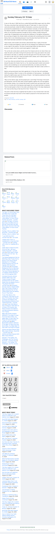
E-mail (4, 398)
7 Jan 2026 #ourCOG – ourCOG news (8, 236)
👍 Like (9, 104)
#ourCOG (12, 97)
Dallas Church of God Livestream (8, 499)
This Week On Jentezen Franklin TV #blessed (8, 454)
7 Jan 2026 (15, 237)
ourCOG (17, 99)
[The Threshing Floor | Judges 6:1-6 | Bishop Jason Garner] (13, 202)
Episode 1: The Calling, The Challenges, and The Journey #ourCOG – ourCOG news (10, 339)
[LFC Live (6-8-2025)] (17, 202)
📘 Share (34, 104)
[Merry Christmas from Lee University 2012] (4, 206)
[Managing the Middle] (13, 198)
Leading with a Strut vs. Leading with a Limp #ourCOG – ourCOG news (10, 241)
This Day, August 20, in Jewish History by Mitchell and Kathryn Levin (10, 503)
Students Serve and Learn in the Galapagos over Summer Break (10, 431)
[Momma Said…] (4, 193)
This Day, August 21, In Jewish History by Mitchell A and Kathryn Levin (10, 469)
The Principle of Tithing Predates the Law (8, 490)
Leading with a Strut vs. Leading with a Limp (10, 244)
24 (7, 99)
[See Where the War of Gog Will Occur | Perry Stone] (8, 202)
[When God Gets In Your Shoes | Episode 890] (13, 193)
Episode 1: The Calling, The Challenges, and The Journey (10, 342)
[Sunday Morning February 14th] (17, 193)
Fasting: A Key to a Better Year (10, 234)
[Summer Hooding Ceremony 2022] (4, 198)
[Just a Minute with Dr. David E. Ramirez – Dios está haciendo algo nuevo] (8, 198)
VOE (24, 99)
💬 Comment (21, 104)
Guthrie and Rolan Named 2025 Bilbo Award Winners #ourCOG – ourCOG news (10, 331)
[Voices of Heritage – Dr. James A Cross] (4, 202)
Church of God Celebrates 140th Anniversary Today (9, 449)
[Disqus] (27, 131)
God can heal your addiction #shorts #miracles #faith (10, 473)
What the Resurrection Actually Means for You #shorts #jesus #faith (10, 460)
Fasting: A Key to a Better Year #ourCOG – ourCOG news (10, 231)
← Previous (24, 11)
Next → (31, 11)
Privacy (8, 529)
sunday (21, 99)
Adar (10, 99)
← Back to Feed (27, 7)
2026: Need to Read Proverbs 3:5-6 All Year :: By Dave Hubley (10, 254)
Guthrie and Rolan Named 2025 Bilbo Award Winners (10, 334)
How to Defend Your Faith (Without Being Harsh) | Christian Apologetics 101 (9, 515)
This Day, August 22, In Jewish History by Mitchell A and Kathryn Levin (10, 415)
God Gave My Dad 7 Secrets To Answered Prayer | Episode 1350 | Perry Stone (10, 443)
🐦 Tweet (46, 104)
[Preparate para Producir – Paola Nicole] (17, 198)
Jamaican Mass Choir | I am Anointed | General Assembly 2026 (10, 482)
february (13, 99)
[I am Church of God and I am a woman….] (8, 193)
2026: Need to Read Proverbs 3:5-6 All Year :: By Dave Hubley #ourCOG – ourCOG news (10, 250)
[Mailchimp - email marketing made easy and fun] (10, 408)
